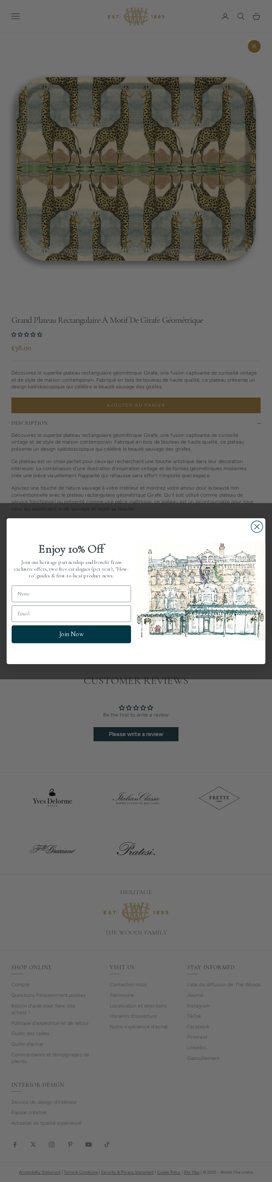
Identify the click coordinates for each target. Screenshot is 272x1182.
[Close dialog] (257, 526)
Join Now (71, 634)
